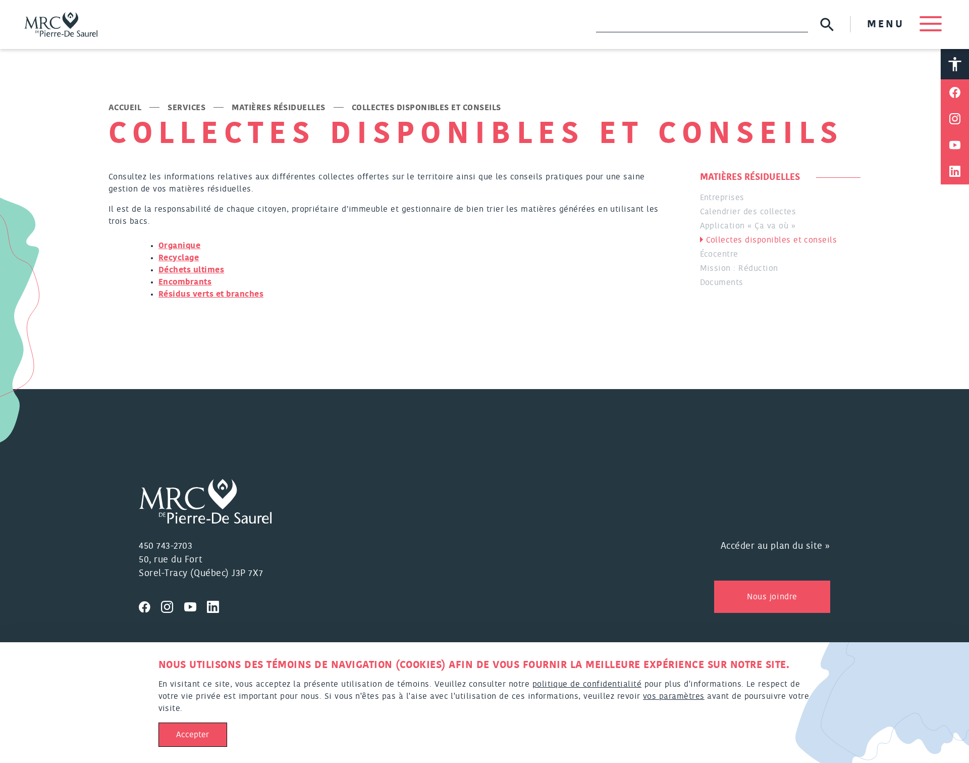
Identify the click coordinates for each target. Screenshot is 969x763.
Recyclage (178, 258)
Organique (179, 246)
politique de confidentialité (586, 684)
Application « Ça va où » (748, 226)
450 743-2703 (165, 546)
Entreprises (722, 198)
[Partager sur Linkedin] (955, 171)
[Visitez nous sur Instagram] (172, 605)
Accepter (192, 735)
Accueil (125, 108)
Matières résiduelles (279, 108)
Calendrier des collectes (748, 212)
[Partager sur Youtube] (955, 145)
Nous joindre (772, 597)
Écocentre (719, 254)
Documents (721, 282)
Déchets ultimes (191, 270)
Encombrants (184, 282)
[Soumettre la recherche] (827, 24)
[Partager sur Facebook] (955, 92)
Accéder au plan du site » (776, 546)
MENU (888, 24)
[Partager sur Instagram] (955, 119)
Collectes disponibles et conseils (771, 240)
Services (186, 108)
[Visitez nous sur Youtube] (195, 605)
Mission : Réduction (739, 268)
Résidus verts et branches (210, 294)
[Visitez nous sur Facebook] (150, 605)
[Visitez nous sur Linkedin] (217, 605)
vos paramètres (674, 696)
